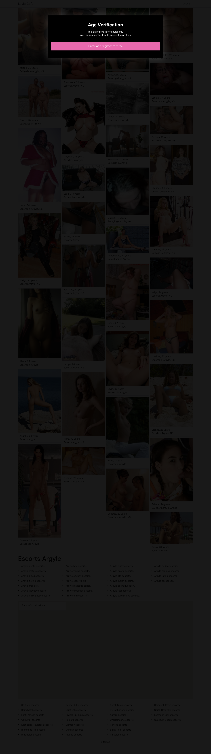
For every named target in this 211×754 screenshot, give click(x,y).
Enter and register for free (105, 46)
